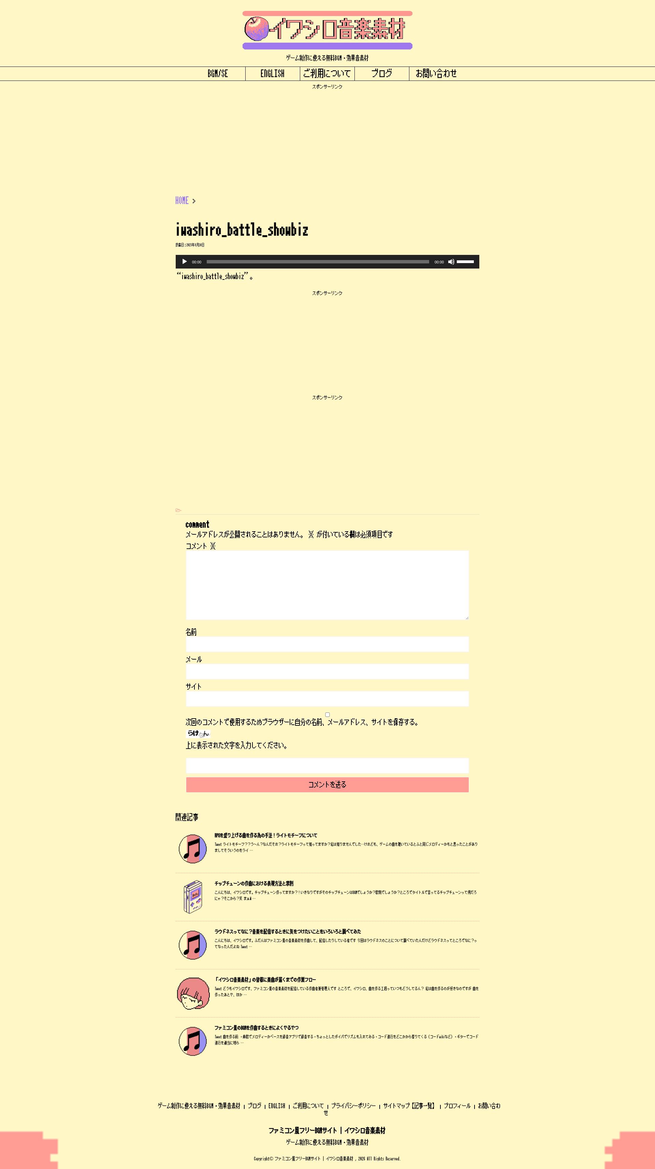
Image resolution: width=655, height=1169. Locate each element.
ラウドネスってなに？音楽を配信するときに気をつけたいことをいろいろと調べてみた (288, 932)
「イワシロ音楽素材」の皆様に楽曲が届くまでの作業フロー (265, 980)
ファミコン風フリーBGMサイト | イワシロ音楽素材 (327, 1131)
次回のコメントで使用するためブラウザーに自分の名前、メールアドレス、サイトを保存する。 (303, 722)
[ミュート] (451, 261)
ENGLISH (273, 74)
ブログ (382, 74)
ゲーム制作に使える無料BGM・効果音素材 (199, 1105)
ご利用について (327, 74)
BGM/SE (218, 74)
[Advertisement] (327, 137)
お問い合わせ (436, 74)
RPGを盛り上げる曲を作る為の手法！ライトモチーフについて (266, 835)
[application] (327, 262)
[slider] (466, 261)
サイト (194, 687)
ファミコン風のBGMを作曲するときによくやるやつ (257, 1028)
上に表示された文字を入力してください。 (238, 745)
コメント (201, 546)
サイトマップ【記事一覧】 (410, 1105)
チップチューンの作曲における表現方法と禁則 (254, 883)
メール (194, 659)
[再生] (184, 261)
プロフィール (457, 1105)
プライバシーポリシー (354, 1105)
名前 (191, 632)
